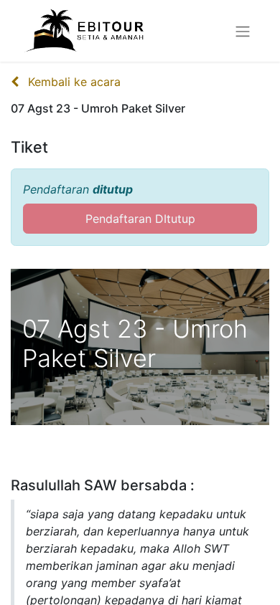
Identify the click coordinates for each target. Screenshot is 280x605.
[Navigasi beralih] (243, 31)
